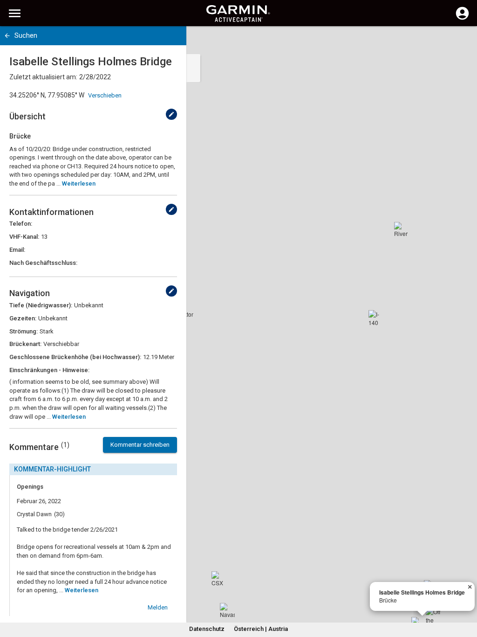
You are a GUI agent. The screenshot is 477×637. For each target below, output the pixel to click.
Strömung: (23, 331)
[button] (465, 595)
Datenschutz (207, 628)
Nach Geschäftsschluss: (43, 262)
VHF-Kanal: (24, 236)
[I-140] (375, 317)
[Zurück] (7, 35)
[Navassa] (227, 610)
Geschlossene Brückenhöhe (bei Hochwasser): (75, 356)
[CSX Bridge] (218, 578)
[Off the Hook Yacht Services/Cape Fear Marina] (433, 615)
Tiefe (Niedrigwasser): (40, 305)
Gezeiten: (22, 318)
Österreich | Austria (261, 628)
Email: (17, 249)
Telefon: (20, 223)
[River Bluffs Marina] (401, 229)
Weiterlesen (78, 183)
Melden (158, 607)
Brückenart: (25, 343)
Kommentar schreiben (140, 444)
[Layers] (461, 42)
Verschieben (105, 95)
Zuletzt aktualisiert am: (43, 77)
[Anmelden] (462, 18)
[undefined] (171, 114)
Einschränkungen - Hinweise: (49, 370)
